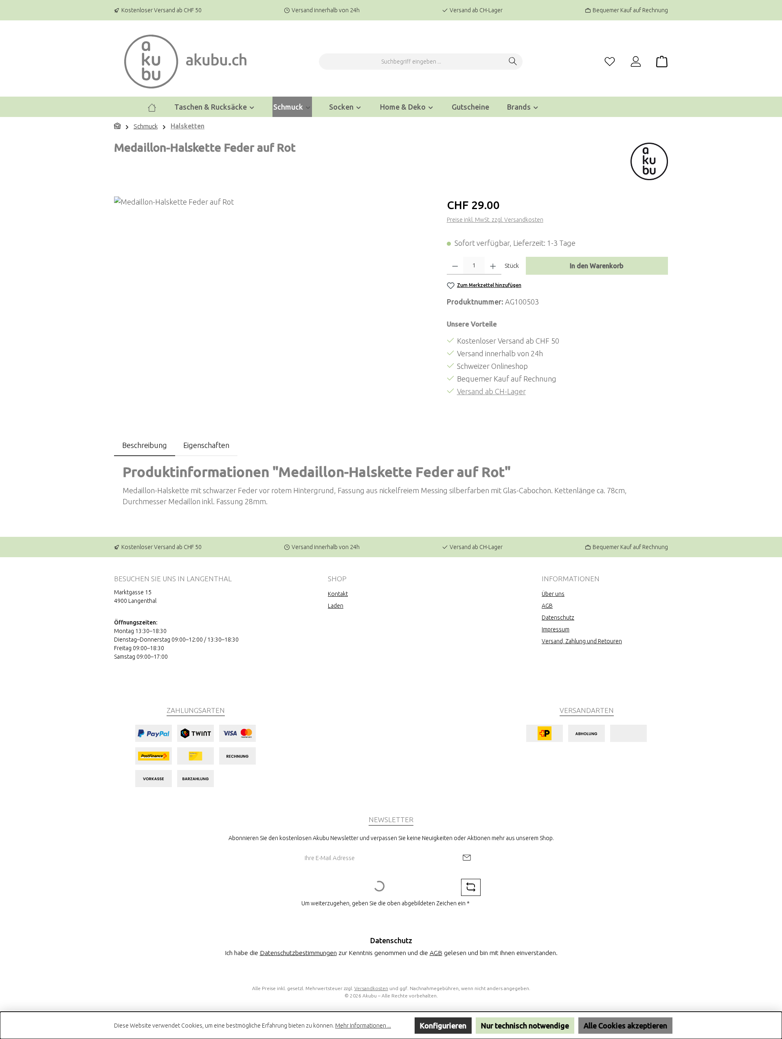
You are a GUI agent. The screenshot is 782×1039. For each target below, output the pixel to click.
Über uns (553, 594)
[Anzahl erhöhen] (493, 266)
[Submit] (467, 858)
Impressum (555, 629)
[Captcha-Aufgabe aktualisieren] (471, 887)
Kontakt (338, 594)
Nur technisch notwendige (525, 1025)
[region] (272, 284)
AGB (547, 605)
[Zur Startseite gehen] (185, 61)
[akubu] (649, 159)
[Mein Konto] (636, 61)
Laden (335, 605)
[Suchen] (513, 61)
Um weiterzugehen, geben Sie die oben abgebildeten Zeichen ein (385, 903)
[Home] (152, 107)
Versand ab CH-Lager (491, 391)
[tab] (144, 445)
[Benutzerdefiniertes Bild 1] (195, 756)
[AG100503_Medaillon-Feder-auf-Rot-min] (272, 284)
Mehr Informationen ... (363, 1025)
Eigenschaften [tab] (206, 445)
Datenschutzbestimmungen (298, 952)
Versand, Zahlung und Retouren (582, 641)
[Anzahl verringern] (455, 266)
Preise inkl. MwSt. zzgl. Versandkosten (495, 219)
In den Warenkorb (597, 265)
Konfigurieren (443, 1025)
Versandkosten (371, 988)
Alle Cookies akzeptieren (625, 1025)
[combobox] (411, 61)
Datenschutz (558, 617)
